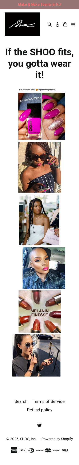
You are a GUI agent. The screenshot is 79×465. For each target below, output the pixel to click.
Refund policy (39, 409)
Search (21, 401)
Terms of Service (49, 401)
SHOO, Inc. (28, 439)
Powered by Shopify (57, 439)
